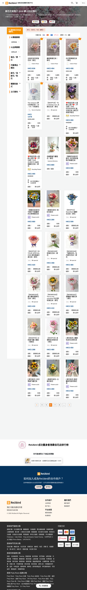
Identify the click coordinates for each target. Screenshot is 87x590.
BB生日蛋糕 (33, 534)
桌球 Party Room (20, 578)
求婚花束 (30, 546)
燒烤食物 (23, 566)
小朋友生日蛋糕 (25, 532)
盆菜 (11, 566)
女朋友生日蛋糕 (17, 534)
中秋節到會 (19, 564)
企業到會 (35, 559)
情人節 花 (12, 549)
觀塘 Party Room (48, 581)
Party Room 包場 (20, 576)
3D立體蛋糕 (49, 534)
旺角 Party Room (36, 581)
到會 (8, 556)
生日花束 (23, 546)
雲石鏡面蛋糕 (41, 529)
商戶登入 (48, 487)
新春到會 (28, 561)
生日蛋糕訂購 (18, 529)
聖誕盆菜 (13, 569)
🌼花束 (44, 22)
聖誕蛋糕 (34, 532)
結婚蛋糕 (41, 534)
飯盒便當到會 (37, 561)
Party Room (10, 576)
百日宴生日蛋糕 (43, 532)
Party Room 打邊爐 (23, 581)
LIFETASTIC (27, 539)
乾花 (40, 546)
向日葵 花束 (33, 549)
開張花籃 (25, 549)
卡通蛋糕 (33, 529)
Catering (21, 556)
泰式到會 (34, 564)
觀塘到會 (22, 559)
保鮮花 (36, 546)
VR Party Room (32, 578)
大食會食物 (14, 556)
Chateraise (10, 537)
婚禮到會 (22, 561)
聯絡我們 (67, 506)
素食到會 (28, 559)
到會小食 (12, 564)
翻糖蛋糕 (26, 529)
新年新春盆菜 (37, 566)
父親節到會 (45, 561)
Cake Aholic (18, 537)
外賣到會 (49, 559)
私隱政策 (48, 515)
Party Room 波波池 (33, 576)
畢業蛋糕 (26, 534)
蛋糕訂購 (9, 529)
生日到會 (42, 559)
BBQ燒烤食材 (46, 566)
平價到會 (15, 559)
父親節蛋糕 (10, 532)
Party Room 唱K (45, 576)
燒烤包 (29, 566)
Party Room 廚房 (43, 578)
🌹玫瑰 (52, 22)
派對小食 (41, 564)
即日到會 (27, 564)
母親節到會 (21, 569)
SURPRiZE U (49, 537)
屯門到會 (42, 556)
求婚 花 (46, 546)
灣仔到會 (15, 561)
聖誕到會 (28, 556)
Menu (83, 3)
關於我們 (67, 503)
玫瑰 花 (19, 549)
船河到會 (35, 556)
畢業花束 (16, 546)
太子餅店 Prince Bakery (14, 539)
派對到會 (48, 556)
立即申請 (38, 487)
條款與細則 (48, 512)
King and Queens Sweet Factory (33, 537)
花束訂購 (9, 546)
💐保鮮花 (35, 22)
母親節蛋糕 (49, 529)
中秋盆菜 (16, 566)
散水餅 (17, 532)
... (64, 405)
